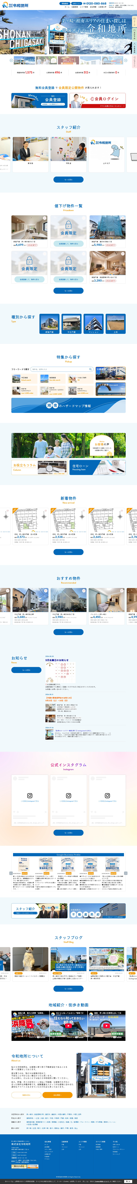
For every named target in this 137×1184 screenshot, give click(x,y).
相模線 (54, 1122)
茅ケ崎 (28, 1128)
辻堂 (34, 1128)
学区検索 (98, 1144)
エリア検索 (84, 7)
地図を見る (26, 1095)
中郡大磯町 (62, 1114)
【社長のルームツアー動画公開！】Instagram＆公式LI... (73, 731)
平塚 (66, 1128)
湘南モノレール (109, 1122)
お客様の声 (102, 7)
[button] (11, 60)
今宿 (51, 1118)
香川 (46, 1118)
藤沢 (62, 1128)
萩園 (71, 1118)
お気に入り (77, 3)
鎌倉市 (54, 1114)
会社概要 (93, 7)
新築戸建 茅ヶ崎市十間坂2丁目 (67, 705)
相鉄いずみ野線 (96, 1122)
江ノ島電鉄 (75, 1122)
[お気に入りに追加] (44, 218)
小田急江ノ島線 (63, 1122)
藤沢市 (47, 1114)
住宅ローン (116, 1147)
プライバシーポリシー (119, 1149)
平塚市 (69, 1114)
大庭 (42, 1118)
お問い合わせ (116, 1144)
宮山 (76, 1128)
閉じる (128, 1181)
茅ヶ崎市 (29, 1114)
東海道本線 (30, 1122)
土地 (63, 1149)
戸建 (63, 1144)
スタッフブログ (49, 1152)
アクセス (47, 1159)
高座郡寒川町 (39, 1114)
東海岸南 (29, 1118)
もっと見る (68, 179)
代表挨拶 (47, 1156)
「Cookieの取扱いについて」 (102, 1181)
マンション (65, 1147)
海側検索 (98, 1147)
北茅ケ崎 (45, 1128)
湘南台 (56, 1128)
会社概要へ (57, 1095)
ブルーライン (85, 1122)
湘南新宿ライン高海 (43, 1122)
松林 (66, 1118)
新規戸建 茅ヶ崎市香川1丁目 (66, 716)
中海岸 (56, 1118)
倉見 (71, 1128)
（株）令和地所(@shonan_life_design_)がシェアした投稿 (31, 823)
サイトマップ (116, 1154)
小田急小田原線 (32, 1124)
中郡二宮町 (77, 1114)
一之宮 (36, 1118)
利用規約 (115, 1152)
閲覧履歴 (65, 3)
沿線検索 (75, 7)
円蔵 (62, 1118)
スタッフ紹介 (48, 1149)
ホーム (67, 7)
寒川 (39, 1128)
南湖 (76, 1118)
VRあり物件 (99, 1149)
